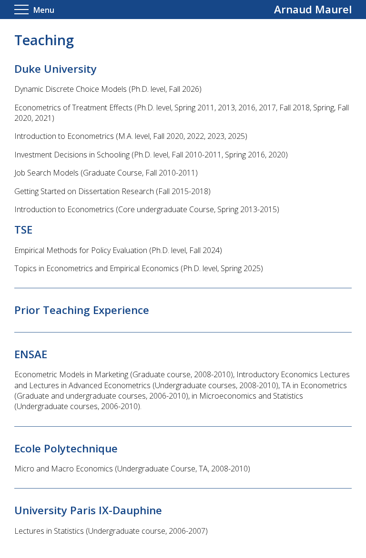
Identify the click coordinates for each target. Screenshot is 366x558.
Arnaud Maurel (313, 9)
